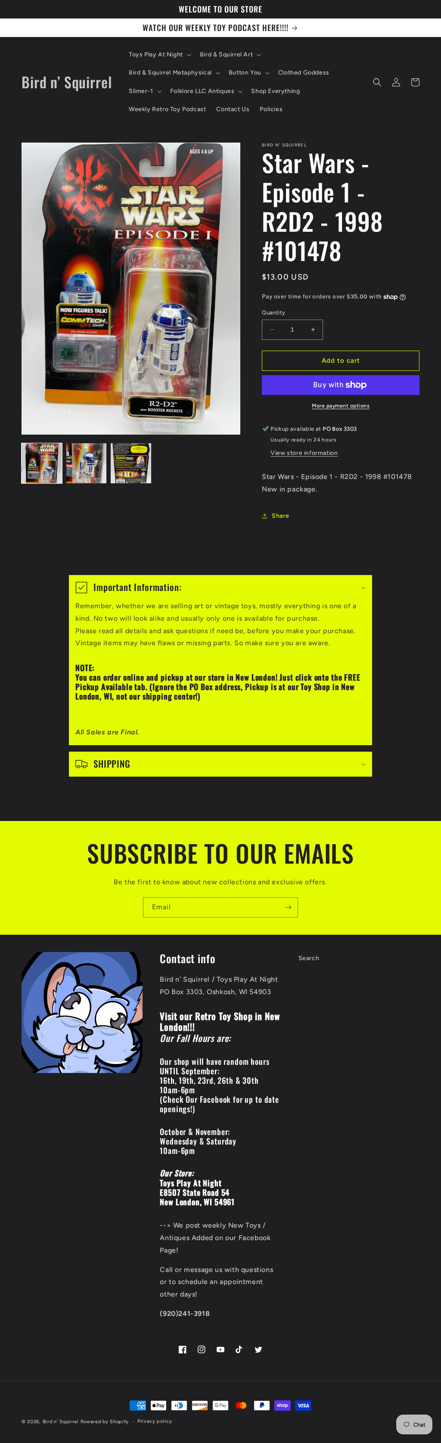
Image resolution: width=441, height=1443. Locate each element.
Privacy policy (154, 1421)
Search (309, 958)
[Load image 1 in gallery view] (42, 463)
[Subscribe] (288, 907)
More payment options (341, 406)
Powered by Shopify (105, 1421)
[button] (159, 55)
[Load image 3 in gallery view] (131, 463)
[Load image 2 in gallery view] (86, 463)
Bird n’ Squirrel (62, 1421)
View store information (304, 453)
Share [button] (280, 515)
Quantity (273, 312)
